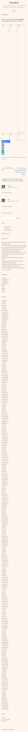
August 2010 (4, 628)
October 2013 (4, 563)
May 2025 (4, 325)
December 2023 (5, 354)
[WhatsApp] (14, 151)
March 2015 (4, 534)
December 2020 (5, 416)
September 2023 (5, 360)
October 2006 (4, 707)
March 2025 (4, 329)
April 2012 (4, 594)
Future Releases (15, 157)
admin (4, 158)
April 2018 (4, 471)
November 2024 (5, 336)
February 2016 (5, 515)
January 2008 (4, 681)
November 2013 (5, 561)
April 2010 (4, 635)
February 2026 (5, 310)
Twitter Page (6, 228)
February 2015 (5, 536)
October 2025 (4, 317)
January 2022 (4, 394)
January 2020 (4, 435)
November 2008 (5, 664)
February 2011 (5, 618)
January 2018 (4, 476)
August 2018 (4, 464)
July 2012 (4, 589)
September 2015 (5, 524)
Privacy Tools (4, 720)
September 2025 (5, 319)
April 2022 (4, 389)
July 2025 (4, 322)
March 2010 (4, 637)
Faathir (9, 186)
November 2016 (5, 500)
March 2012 (4, 596)
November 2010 (5, 623)
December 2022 (5, 375)
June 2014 (4, 549)
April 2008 (4, 676)
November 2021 (5, 397)
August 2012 (4, 587)
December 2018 (5, 457)
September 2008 (5, 667)
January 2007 (4, 702)
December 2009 (5, 642)
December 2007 (5, 683)
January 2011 (4, 619)
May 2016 (4, 510)
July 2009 (4, 650)
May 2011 (4, 613)
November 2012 (5, 582)
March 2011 (4, 616)
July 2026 (4, 302)
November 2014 (5, 541)
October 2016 (4, 502)
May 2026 (4, 305)
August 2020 (4, 423)
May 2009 (4, 654)
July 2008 (4, 671)
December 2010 (5, 621)
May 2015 (4, 531)
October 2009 (4, 645)
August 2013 (4, 566)
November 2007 (5, 684)
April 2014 (4, 553)
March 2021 (4, 411)
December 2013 (5, 560)
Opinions (3, 288)
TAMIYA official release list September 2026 (11, 250)
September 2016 (5, 503)
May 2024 (4, 346)
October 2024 (4, 337)
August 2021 (4, 402)
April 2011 (4, 614)
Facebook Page (7, 226)
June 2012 (4, 590)
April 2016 (4, 512)
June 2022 (4, 385)
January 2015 (4, 537)
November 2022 (5, 377)
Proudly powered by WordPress (8, 729)
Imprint (3, 717)
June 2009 (4, 652)
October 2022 (4, 378)
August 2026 (4, 300)
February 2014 (5, 556)
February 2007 (5, 700)
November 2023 (5, 356)
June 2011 (4, 611)
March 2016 (4, 513)
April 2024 (4, 348)
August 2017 (4, 484)
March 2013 (4, 575)
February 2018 (5, 474)
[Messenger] (14, 153)
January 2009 (4, 660)
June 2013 (4, 570)
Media (3, 286)
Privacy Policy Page (6, 719)
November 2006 (5, 705)
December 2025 (5, 313)
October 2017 (4, 481)
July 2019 (4, 445)
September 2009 (5, 647)
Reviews (3, 290)
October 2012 (4, 584)
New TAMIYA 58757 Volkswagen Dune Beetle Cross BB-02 (14, 245)
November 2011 (5, 602)
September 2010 (5, 626)
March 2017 (4, 493)
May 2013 (4, 572)
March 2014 (4, 554)
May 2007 (4, 695)
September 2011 (5, 606)
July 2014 (4, 548)
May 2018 (4, 469)
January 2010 (4, 640)
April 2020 (4, 430)
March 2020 (4, 431)
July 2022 (4, 384)
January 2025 (4, 332)
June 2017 (4, 488)
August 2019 (4, 443)
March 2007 (4, 698)
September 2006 (5, 708)
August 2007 (4, 690)
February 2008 (5, 679)
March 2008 (4, 678)
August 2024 (4, 341)
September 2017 (5, 483)
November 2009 (5, 643)
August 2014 (4, 546)
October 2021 (4, 399)
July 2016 (4, 507)
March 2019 (4, 452)
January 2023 (4, 373)
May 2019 (4, 449)
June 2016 (4, 508)
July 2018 (4, 466)
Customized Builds (6, 279)
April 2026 (4, 307)
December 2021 (5, 396)
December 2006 (5, 703)
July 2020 (4, 425)
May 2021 (4, 407)
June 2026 (4, 303)
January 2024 (4, 353)
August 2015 (4, 525)
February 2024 (5, 351)
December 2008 (5, 662)
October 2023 (4, 358)
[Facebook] (14, 144)
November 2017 (5, 479)
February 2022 (5, 392)
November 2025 (5, 315)
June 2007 (4, 693)
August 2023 (4, 361)
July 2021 (4, 404)
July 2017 (4, 486)
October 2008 (4, 666)
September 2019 (5, 442)
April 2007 (4, 696)
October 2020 (4, 419)
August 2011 (4, 607)
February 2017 (5, 495)
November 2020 (5, 418)
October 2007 (4, 686)
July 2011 (4, 609)
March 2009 (4, 657)
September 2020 (5, 421)
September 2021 (5, 401)
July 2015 (4, 527)
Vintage (3, 291)
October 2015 (4, 522)
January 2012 (4, 599)
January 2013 (4, 578)
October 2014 (4, 543)
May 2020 (4, 428)
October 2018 (4, 460)
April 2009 (4, 655)
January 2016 (4, 517)
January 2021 (4, 414)
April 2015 (4, 532)
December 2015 (5, 519)
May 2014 (4, 551)
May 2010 (4, 633)
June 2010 (4, 631)
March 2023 (4, 370)
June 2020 (4, 426)
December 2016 (5, 498)
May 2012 (4, 592)
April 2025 (4, 327)
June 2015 (4, 529)
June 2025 (4, 324)
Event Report (4, 281)
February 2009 (5, 659)
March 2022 (4, 390)
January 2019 (4, 455)
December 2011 (5, 601)
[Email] (14, 149)
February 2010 (5, 638)
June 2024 (4, 344)
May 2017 (4, 490)
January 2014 (4, 558)
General (3, 284)
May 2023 (4, 366)
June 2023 (4, 365)
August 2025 (4, 320)
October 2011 (4, 604)
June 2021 (4, 406)
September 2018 (5, 462)
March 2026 (4, 308)
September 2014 (5, 544)
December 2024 (5, 334)
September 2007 (5, 688)
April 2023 (4, 368)
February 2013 (5, 577)
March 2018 (4, 472)
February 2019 (5, 454)
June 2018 (4, 467)
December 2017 (5, 478)
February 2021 (5, 413)
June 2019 (4, 447)
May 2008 (4, 674)
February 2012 (5, 597)
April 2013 (4, 573)
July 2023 (4, 363)
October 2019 (4, 440)
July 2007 (4, 691)
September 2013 (5, 565)
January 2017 (4, 496)
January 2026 (4, 312)
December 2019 (5, 437)
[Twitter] (14, 147)
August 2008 (4, 669)
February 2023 (5, 372)
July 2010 (4, 630)
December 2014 (5, 539)
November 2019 (5, 438)
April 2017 (4, 491)
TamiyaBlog (14, 3)
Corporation (4, 278)
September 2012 (5, 585)
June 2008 (4, 672)
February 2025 (5, 331)
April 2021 (4, 409)
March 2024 (4, 349)
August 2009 (4, 649)
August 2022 (4, 382)
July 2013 (4, 568)
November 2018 (5, 459)
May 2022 (4, 387)
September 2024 (5, 339)
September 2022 (5, 380)
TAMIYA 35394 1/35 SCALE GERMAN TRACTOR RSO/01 (14, 252)
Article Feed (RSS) (8, 230)
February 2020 (5, 433)
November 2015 (5, 520)
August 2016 (4, 505)
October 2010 (4, 625)
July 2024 (4, 343)
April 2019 (4, 450)
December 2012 (5, 580)
